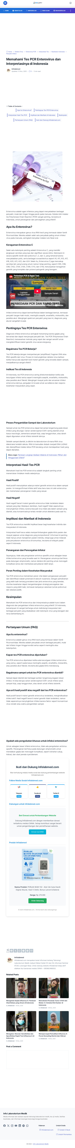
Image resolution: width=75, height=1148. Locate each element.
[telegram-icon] (23, 1126)
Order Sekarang (37, 901)
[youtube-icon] (16, 1126)
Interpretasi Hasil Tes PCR (17, 115)
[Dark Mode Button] (70, 3)
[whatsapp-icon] (27, 1126)
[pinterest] (27, 950)
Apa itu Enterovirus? (24, 110)
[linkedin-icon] (20, 1126)
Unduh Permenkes (65, 1134)
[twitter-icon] (8, 1126)
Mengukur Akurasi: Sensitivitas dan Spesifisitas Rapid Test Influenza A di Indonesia (20, 1036)
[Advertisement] (37, 33)
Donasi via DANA (37, 832)
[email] (31, 950)
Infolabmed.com (47, 1130)
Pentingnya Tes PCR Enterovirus (46, 110)
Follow (19, 796)
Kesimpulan (63, 115)
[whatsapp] (19, 950)
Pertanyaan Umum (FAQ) (24, 120)
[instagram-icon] (12, 1126)
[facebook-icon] (4, 1126)
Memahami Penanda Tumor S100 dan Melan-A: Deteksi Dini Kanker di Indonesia (53, 1003)
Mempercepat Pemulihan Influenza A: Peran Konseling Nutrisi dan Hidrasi (53, 1035)
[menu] (5, 3)
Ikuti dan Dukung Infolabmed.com (48, 120)
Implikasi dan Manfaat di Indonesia (43, 115)
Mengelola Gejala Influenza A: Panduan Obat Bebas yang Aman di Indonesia (21, 1002)
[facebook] (11, 950)
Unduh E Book (64, 1130)
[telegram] (23, 950)
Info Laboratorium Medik (41, 1144)
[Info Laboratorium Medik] (38, 2)
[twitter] (15, 950)
